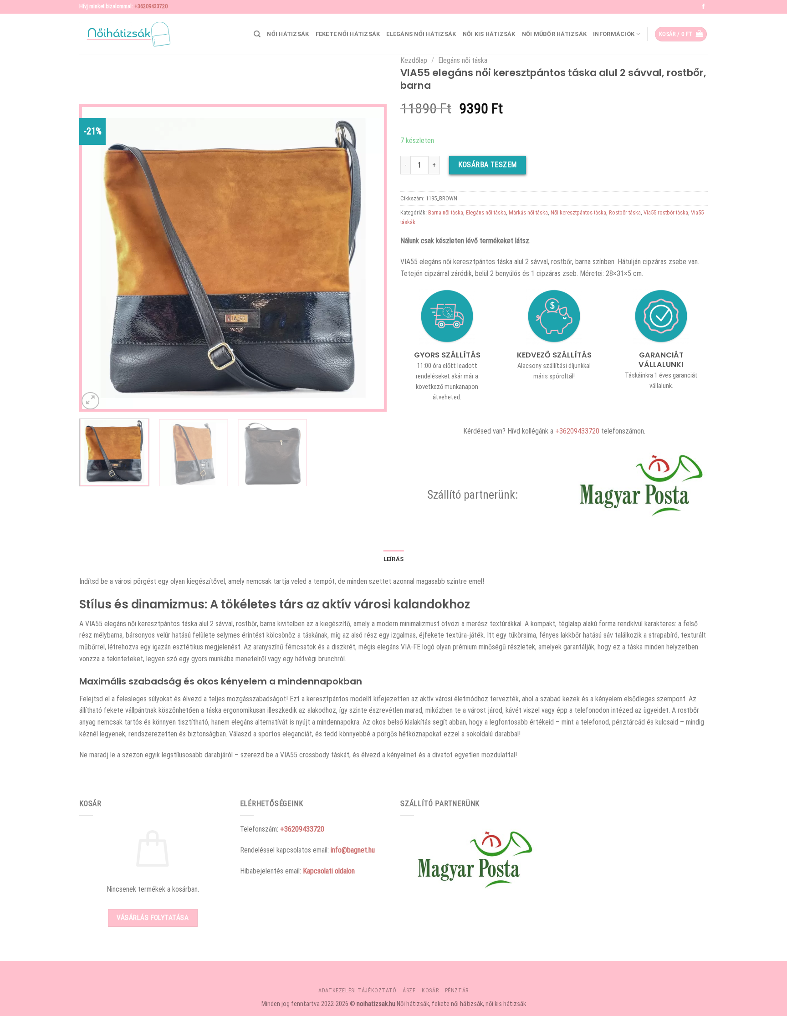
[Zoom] (90, 401)
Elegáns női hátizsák (421, 34)
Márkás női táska (528, 212)
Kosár (430, 990)
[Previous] (97, 258)
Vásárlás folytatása (153, 918)
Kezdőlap (413, 60)
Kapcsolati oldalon (329, 871)
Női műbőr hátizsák (554, 34)
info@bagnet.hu (353, 850)
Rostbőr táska (625, 212)
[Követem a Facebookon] (703, 7)
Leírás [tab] (393, 559)
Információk (613, 34)
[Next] (369, 258)
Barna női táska (445, 212)
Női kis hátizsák (489, 34)
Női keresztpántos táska (578, 212)
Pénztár (457, 990)
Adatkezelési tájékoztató (357, 990)
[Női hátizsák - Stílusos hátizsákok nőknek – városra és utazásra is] (124, 34)
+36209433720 (151, 6)
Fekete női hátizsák (348, 34)
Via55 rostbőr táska (666, 212)
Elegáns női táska (462, 60)
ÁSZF (409, 990)
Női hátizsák (288, 34)
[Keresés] (257, 34)
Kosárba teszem (487, 164)
